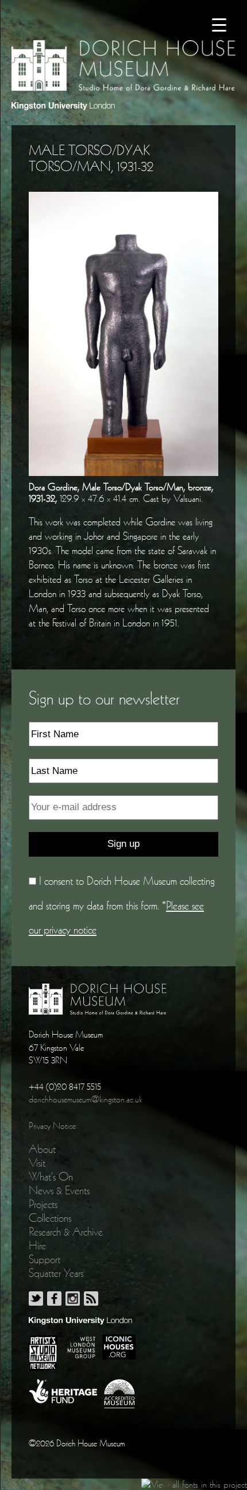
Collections (50, 1218)
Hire (37, 1245)
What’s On (51, 1176)
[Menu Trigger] (219, 24)
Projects (43, 1204)
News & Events (59, 1190)
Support (44, 1259)
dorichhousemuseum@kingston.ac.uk (85, 1099)
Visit (37, 1163)
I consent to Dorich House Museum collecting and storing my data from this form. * (122, 905)
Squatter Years (56, 1273)
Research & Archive (66, 1232)
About (42, 1149)
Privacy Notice (52, 1125)
